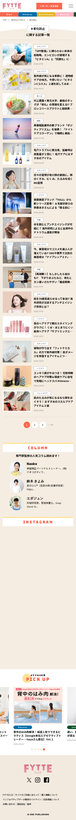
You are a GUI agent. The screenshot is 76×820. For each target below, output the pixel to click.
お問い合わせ (9, 803)
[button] (32, 749)
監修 (29, 803)
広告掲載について (51, 799)
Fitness (28, 14)
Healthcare (46, 14)
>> (51, 425)
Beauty (64, 14)
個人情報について (49, 794)
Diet (9, 14)
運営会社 (21, 803)
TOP (4, 20)
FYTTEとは (8, 794)
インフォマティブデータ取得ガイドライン (22, 799)
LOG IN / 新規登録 (49, 6)
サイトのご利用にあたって (27, 794)
